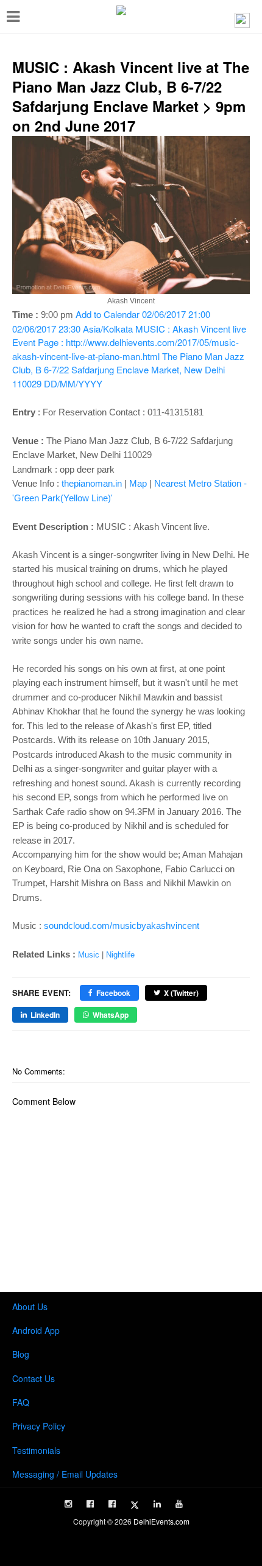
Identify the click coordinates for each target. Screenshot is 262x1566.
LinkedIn (45, 1014)
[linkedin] (157, 1503)
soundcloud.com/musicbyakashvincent (121, 925)
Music (88, 954)
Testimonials (36, 1450)
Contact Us (33, 1378)
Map (138, 483)
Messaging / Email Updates (65, 1474)
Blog (20, 1354)
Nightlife (120, 954)
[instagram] (68, 1503)
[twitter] (134, 1505)
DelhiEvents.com (161, 1521)
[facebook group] (112, 1503)
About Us (30, 1306)
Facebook (113, 992)
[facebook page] (90, 1503)
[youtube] (179, 1503)
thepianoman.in (92, 483)
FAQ (20, 1402)
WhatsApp (111, 1014)
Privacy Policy (38, 1426)
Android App (36, 1330)
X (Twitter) (181, 992)
